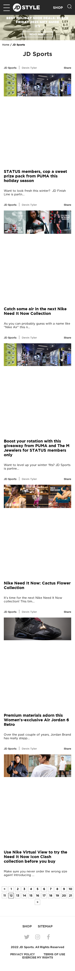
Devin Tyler (29, 67)
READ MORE (37, 34)
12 (11, 895)
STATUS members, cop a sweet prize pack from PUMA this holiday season (35, 176)
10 (70, 889)
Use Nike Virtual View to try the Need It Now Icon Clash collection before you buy (35, 856)
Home (5, 45)
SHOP (58, 8)
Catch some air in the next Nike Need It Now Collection (35, 311)
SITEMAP (45, 926)
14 (24, 895)
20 (64, 895)
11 (4, 895)
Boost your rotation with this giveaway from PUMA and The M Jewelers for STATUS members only (36, 448)
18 (50, 895)
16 (37, 895)
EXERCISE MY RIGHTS (37, 957)
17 (44, 895)
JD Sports (10, 67)
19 (57, 895)
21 (70, 895)
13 (17, 895)
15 (30, 895)
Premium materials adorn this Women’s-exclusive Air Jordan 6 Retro (36, 720)
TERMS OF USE (54, 954)
